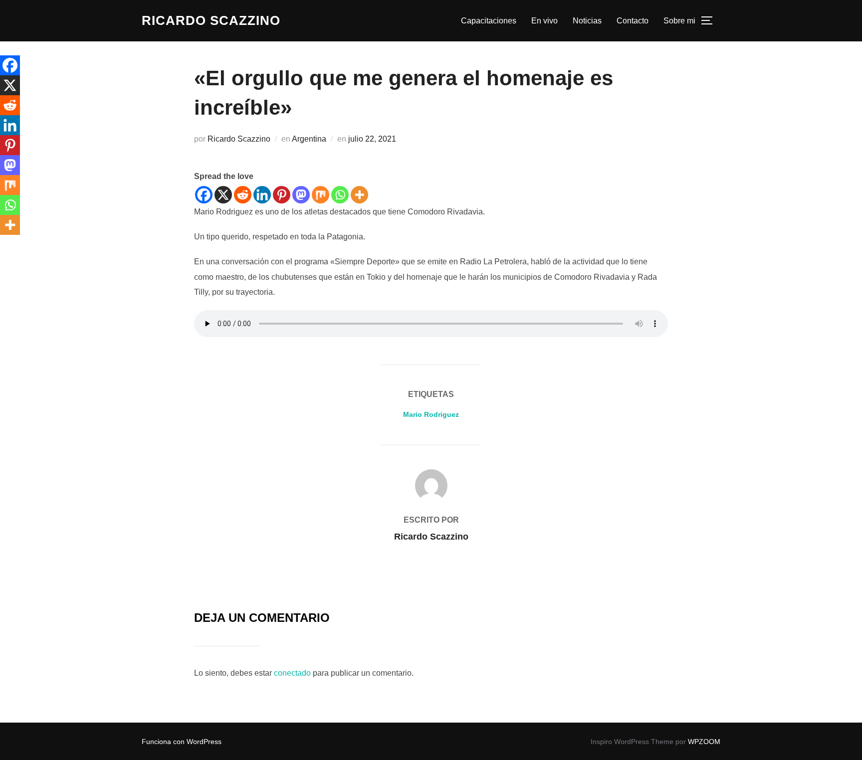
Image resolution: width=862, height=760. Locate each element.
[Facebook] (204, 194)
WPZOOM (704, 742)
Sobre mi (679, 20)
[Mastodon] (301, 194)
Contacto (632, 20)
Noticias (587, 20)
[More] (359, 194)
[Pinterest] (281, 194)
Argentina (309, 139)
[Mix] (320, 194)
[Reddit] (242, 194)
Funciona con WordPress (181, 742)
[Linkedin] (262, 194)
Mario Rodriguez (431, 414)
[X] (223, 194)
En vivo (544, 20)
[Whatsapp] (340, 194)
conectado (292, 673)
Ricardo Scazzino (211, 20)
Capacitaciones (488, 20)
